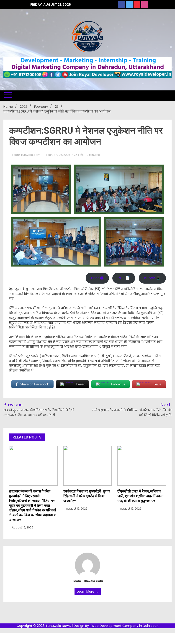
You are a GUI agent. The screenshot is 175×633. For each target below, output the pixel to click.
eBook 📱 (152, 278)
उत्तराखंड (79, 155)
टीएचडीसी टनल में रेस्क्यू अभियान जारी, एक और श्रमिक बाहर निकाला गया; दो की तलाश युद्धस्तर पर (140, 496)
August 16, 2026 (22, 527)
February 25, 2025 (58, 155)
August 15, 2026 (76, 508)
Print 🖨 (97, 278)
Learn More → (87, 591)
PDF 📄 (124, 278)
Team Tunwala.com (26, 155)
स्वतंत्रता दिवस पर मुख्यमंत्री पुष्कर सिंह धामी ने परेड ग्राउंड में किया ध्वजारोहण (86, 496)
